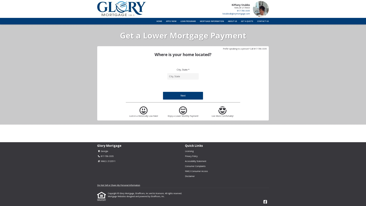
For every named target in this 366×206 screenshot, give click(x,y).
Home (159, 21)
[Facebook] (265, 202)
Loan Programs (188, 21)
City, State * (183, 69)
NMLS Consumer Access (196, 171)
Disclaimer (190, 176)
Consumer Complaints (195, 166)
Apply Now (171, 21)
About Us (232, 21)
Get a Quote (247, 21)
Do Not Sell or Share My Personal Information (118, 185)
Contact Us (263, 21)
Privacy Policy (191, 156)
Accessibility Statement (195, 161)
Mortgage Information (212, 21)
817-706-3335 (243, 10)
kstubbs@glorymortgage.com (236, 13)
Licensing (189, 151)
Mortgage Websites (117, 196)
